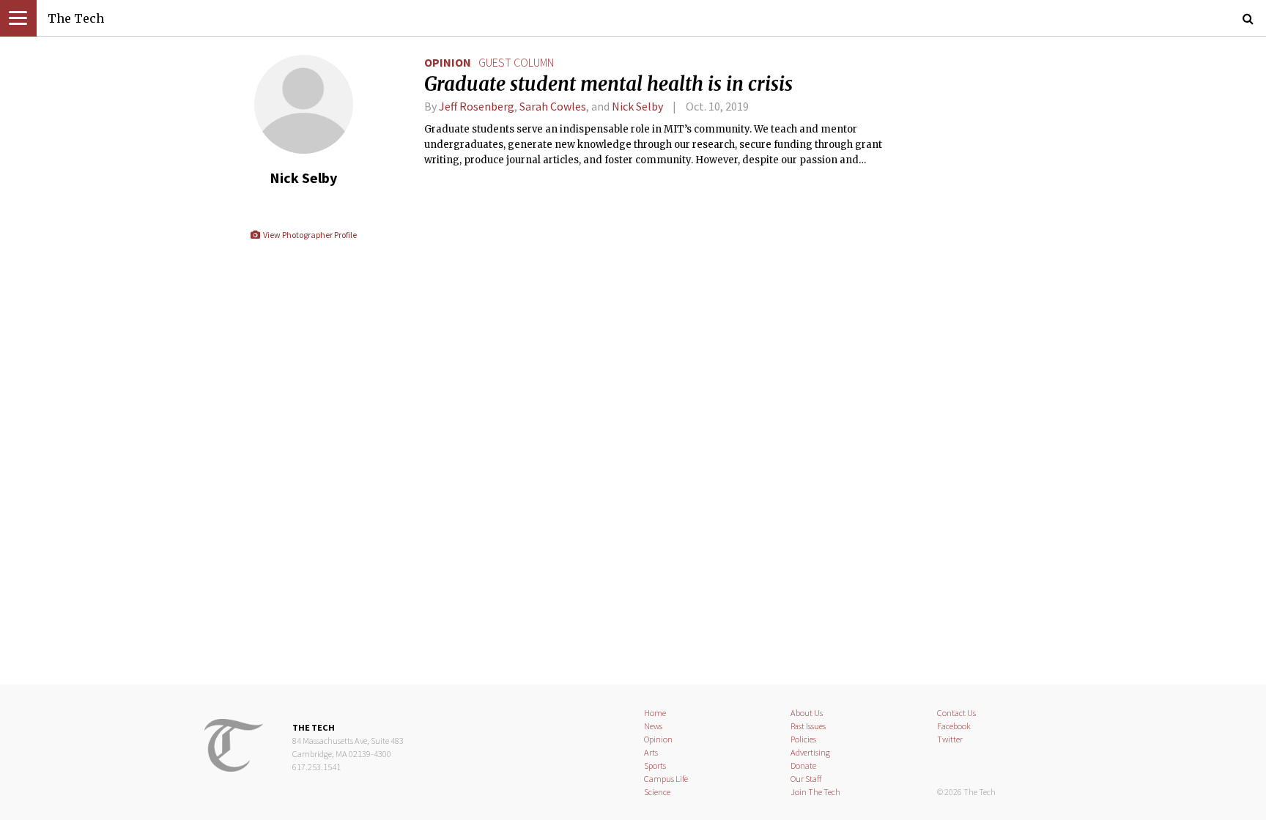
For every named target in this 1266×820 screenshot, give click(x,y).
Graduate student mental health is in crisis (608, 84)
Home (655, 712)
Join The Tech (815, 791)
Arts (651, 752)
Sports (655, 765)
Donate (803, 765)
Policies (803, 739)
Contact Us (956, 712)
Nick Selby (637, 106)
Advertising (810, 752)
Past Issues (808, 725)
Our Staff (806, 778)
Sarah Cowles (552, 106)
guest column (516, 62)
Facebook (954, 725)
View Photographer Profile (309, 234)
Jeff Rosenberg (476, 106)
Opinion (447, 62)
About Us (807, 712)
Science (657, 791)
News (653, 725)
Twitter (950, 739)
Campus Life (666, 778)
